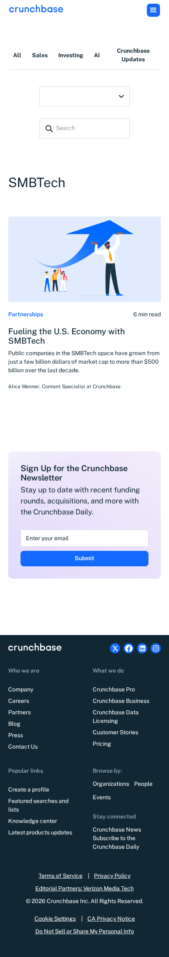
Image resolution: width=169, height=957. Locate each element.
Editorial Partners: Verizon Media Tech (84, 888)
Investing (70, 55)
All (17, 55)
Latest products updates (40, 832)
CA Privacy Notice (111, 918)
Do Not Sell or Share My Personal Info (84, 931)
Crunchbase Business (121, 701)
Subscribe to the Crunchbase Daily (116, 842)
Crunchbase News (117, 829)
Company (20, 689)
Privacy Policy (112, 875)
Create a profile (28, 789)
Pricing (102, 743)
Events (102, 797)
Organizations (111, 783)
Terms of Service (60, 875)
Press (15, 735)
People (143, 783)
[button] (153, 10)
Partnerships (25, 314)
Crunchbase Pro (114, 689)
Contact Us (23, 746)
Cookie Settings (55, 918)
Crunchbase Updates (133, 55)
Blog (14, 723)
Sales (40, 55)
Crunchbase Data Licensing (116, 716)
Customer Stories (115, 732)
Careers (18, 701)
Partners (19, 712)
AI (97, 55)
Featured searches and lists (38, 805)
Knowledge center (32, 821)
